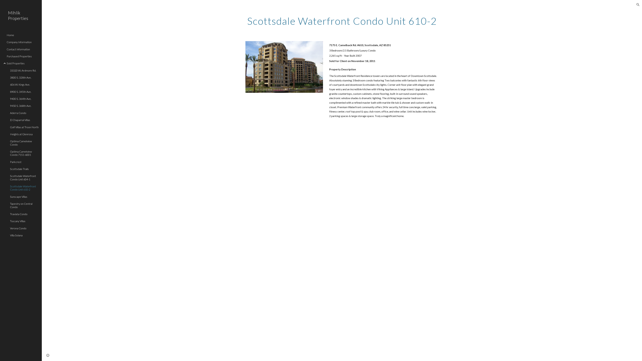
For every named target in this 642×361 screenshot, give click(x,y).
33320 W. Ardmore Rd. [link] (23, 70)
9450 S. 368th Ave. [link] (20, 105)
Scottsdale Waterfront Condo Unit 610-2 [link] (23, 188)
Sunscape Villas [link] (18, 196)
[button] (638, 5)
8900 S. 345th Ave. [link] (20, 91)
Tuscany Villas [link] (17, 221)
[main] (341, 21)
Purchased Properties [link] (19, 56)
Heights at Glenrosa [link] (21, 134)
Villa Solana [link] (16, 235)
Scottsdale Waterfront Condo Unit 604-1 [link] (23, 177)
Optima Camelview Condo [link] (21, 143)
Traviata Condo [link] (18, 214)
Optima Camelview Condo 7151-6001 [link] (21, 153)
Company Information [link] (19, 42)
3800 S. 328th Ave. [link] (20, 77)
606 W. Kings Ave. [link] (20, 84)
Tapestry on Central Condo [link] (21, 205)
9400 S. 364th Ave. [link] (20, 98)
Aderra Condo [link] (18, 112)
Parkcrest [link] (15, 161)
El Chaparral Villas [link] (20, 120)
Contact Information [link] (18, 49)
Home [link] (10, 35)
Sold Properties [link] (16, 63)
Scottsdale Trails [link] (19, 168)
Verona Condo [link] (18, 228)
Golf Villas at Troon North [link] (24, 127)
